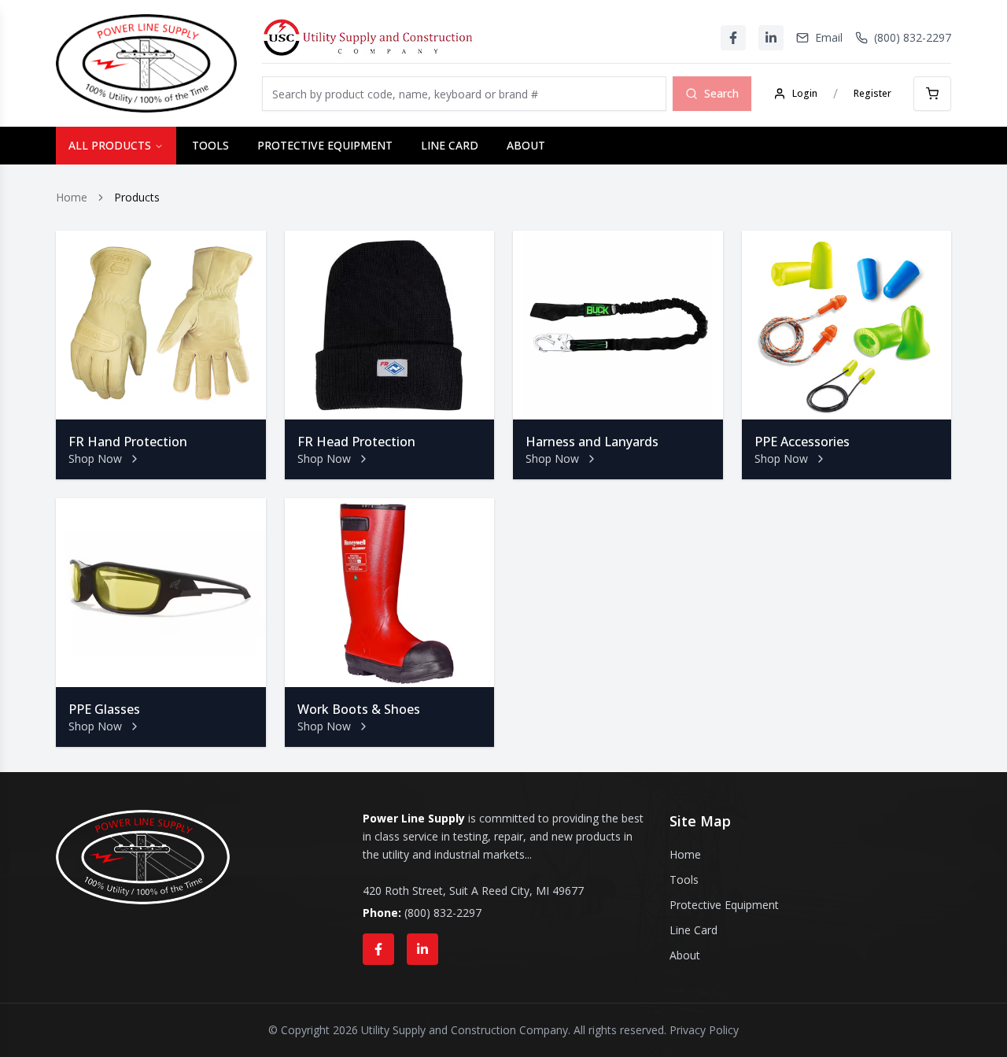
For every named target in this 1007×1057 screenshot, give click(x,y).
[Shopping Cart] (932, 93)
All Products (109, 145)
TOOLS (210, 145)
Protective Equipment (724, 904)
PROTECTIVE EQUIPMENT (325, 145)
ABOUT (526, 145)
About (684, 955)
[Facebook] (733, 37)
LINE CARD (449, 145)
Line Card (693, 929)
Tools (684, 879)
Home (71, 197)
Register (872, 93)
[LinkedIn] (771, 37)
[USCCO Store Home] (368, 38)
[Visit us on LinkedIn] (422, 949)
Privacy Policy (704, 1029)
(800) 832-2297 (442, 912)
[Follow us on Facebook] (378, 949)
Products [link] (137, 197)
